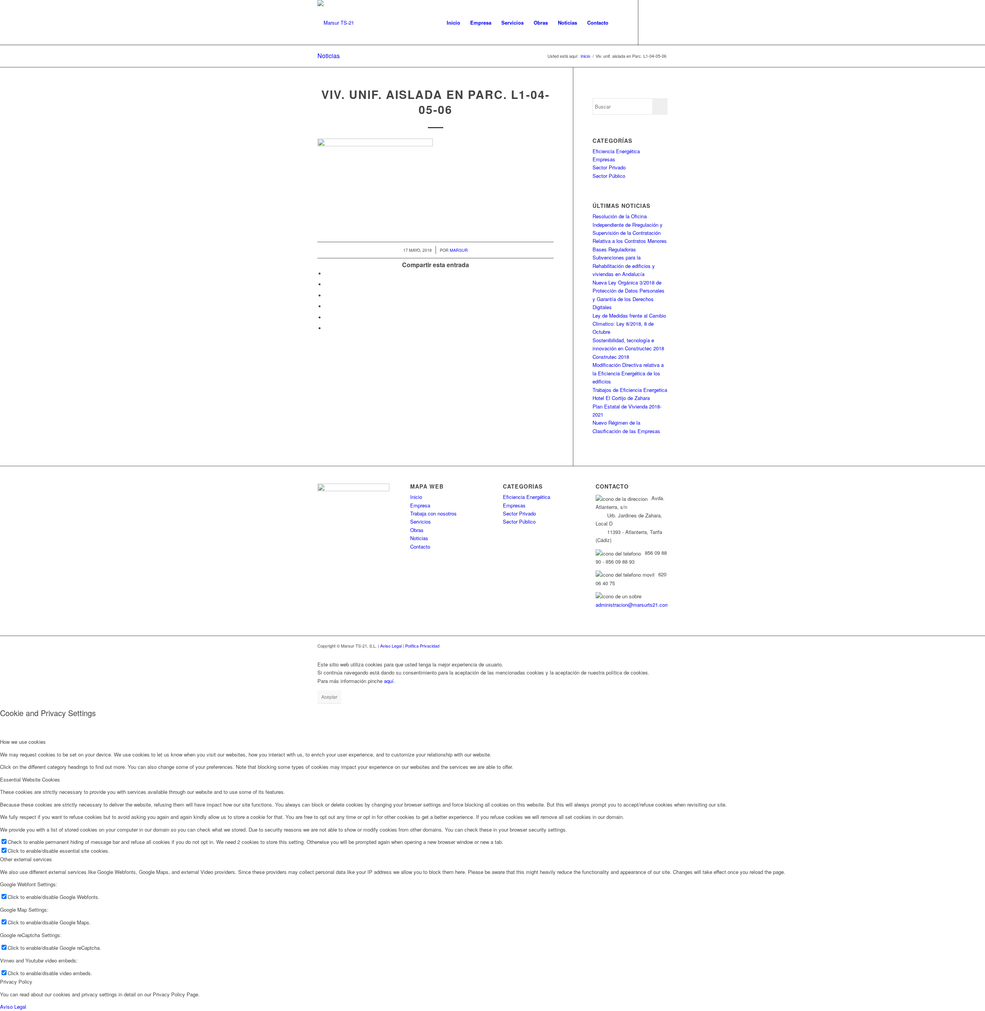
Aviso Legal (391, 646)
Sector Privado (609, 167)
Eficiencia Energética (616, 151)
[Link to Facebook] (650, 22)
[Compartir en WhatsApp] (327, 295)
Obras (417, 530)
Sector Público (609, 175)
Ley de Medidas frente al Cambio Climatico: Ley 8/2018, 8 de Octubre (629, 324)
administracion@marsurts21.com (632, 604)
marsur (459, 250)
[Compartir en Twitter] (327, 284)
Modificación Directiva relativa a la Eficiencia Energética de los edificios (628, 373)
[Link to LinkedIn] (662, 22)
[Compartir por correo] (327, 328)
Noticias (328, 55)
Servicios (420, 521)
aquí (389, 681)
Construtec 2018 (611, 356)
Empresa (420, 505)
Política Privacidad (422, 646)
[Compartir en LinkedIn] (327, 317)
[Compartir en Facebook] (327, 273)
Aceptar (329, 696)
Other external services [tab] (26, 859)
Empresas (604, 159)
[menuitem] (453, 22)
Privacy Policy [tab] (16, 981)
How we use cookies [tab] (23, 741)
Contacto (420, 546)
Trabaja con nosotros (433, 513)
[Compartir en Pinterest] (327, 306)
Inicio (416, 496)
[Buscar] (620, 22)
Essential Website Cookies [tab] (30, 779)
